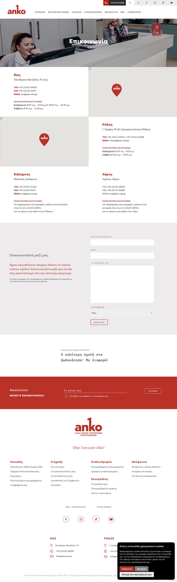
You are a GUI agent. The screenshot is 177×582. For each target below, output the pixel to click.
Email (94, 250)
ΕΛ (130, 3)
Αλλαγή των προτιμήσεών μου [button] (137, 574)
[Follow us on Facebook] (146, 3)
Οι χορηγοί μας (99, 484)
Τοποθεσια (97, 307)
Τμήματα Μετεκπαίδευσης (24, 471)
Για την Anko (57, 466)
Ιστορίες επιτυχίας (142, 471)
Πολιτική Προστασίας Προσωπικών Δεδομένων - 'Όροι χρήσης (97, 575)
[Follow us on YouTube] (171, 3)
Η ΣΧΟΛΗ (77, 12)
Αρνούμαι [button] (141, 569)
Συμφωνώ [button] (127, 569)
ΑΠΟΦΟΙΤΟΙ (111, 12)
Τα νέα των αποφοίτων (144, 476)
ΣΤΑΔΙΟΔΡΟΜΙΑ (93, 12)
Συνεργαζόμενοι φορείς (104, 488)
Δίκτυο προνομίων (101, 493)
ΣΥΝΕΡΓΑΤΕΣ (134, 12)
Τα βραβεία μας (18, 485)
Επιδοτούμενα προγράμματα (26, 480)
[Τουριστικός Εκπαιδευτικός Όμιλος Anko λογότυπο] (17, 10)
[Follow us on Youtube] (111, 521)
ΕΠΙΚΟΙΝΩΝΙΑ (104, 507)
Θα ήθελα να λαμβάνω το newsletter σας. (89, 396)
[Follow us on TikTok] (163, 3)
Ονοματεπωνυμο (101, 237)
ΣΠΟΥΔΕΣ (40, 12)
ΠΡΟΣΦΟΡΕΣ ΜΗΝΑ (58, 12)
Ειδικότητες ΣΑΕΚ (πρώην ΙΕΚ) (26, 466)
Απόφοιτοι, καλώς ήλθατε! (146, 466)
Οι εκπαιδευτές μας (61, 476)
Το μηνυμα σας (100, 263)
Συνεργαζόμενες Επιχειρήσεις (107, 466)
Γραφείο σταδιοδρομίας (104, 471)
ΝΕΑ (123, 12)
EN (138, 3)
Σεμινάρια (15, 476)
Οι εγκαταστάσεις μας (63, 471)
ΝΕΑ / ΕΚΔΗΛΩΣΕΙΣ (76, 507)
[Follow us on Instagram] (155, 3)
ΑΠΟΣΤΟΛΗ (99, 322)
